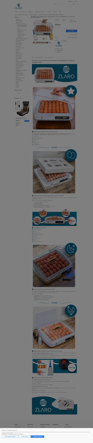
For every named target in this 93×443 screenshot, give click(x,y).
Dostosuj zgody (24, 436)
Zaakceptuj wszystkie (37, 436)
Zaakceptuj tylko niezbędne (10, 436)
